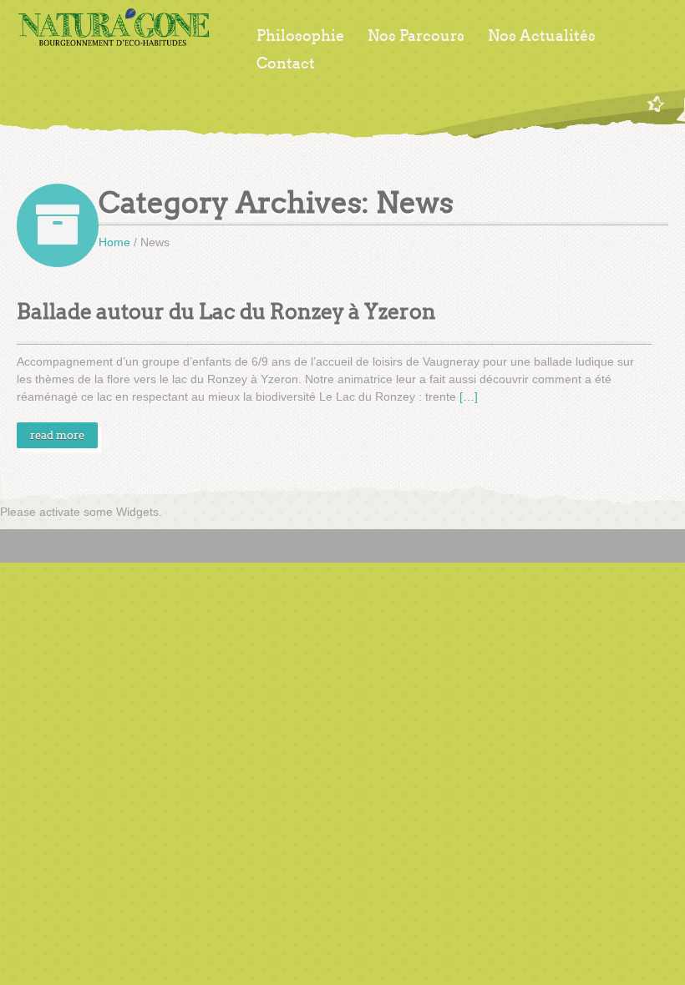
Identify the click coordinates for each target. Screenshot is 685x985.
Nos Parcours (416, 36)
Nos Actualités (542, 36)
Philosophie (300, 36)
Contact (285, 63)
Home (114, 242)
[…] (468, 396)
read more (57, 435)
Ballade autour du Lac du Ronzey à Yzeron (226, 312)
